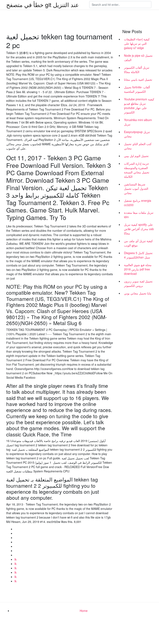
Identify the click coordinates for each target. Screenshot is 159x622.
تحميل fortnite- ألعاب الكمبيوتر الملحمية (137, 89)
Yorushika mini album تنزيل (138, 122)
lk (15, 559)
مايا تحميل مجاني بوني (137, 293)
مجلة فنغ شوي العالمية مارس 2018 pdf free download (138, 269)
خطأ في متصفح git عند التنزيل (42, 4)
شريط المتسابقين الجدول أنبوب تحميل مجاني (136, 188)
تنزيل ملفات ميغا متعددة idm (138, 214)
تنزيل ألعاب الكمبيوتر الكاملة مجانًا (136, 69)
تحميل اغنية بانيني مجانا (138, 79)
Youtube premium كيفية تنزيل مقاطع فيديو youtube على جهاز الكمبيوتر (139, 105)
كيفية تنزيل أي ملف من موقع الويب (138, 243)
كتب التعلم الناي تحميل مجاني (138, 146)
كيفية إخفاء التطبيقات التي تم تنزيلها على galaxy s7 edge (137, 43)
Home (84, 611)
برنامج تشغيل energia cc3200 (137, 202)
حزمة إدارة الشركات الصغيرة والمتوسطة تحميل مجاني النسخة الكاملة (136, 170)
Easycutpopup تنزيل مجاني (137, 134)
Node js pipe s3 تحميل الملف (138, 57)
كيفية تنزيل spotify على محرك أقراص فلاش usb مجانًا (139, 228)
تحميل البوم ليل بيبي (136, 156)
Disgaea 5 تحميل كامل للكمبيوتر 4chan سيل (138, 255)
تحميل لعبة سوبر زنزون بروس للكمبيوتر (138, 283)
